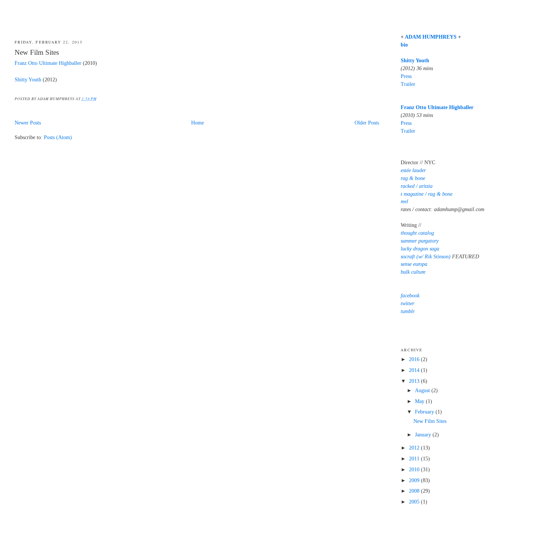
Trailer (408, 84)
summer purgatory (420, 241)
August (423, 390)
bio (404, 45)
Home (197, 123)
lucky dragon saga (420, 249)
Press (406, 76)
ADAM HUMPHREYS (431, 37)
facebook (410, 295)
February (425, 412)
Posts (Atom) (58, 137)
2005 (415, 502)
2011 (415, 459)
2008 (415, 491)
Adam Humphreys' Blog (275, 17)
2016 (415, 359)
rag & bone (413, 178)
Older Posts (367, 123)
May (420, 401)
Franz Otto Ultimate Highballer (48, 63)
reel (404, 201)
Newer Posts (28, 123)
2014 (415, 370)
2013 (415, 381)
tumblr (408, 311)
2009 (415, 480)
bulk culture (413, 272)
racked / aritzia (417, 186)
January (424, 435)
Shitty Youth (28, 79)
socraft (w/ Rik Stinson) (426, 256)
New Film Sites (37, 52)
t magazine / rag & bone (426, 194)
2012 (415, 448)
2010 (415, 469)
